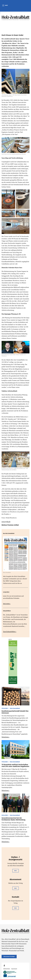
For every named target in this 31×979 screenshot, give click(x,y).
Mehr (15, 870)
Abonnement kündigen (9, 956)
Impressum (14, 968)
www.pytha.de (6, 521)
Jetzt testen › (7, 603)
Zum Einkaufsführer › (9, 631)
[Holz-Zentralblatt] (15, 17)
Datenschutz (6, 968)
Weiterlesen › (6, 737)
